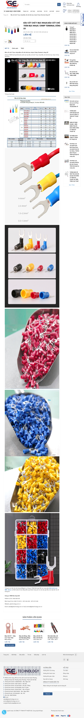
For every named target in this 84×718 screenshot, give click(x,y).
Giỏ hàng (65, 679)
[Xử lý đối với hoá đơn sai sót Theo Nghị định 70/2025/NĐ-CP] (66, 101)
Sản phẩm (39, 11)
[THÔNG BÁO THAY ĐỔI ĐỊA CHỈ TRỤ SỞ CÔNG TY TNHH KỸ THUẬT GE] (66, 111)
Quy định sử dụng (47, 679)
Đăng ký (65, 676)
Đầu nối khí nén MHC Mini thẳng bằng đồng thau (74, 83)
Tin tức (45, 11)
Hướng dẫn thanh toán (49, 673)
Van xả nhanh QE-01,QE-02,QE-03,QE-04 (74, 51)
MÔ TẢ (7, 48)
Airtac (9, 590)
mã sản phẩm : (27, 38)
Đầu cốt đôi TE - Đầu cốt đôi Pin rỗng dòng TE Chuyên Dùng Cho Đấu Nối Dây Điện (38, 639)
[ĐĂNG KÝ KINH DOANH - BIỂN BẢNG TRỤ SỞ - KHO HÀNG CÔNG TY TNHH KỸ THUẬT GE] (66, 123)
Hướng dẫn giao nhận (49, 676)
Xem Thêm (72, 91)
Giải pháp (51, 11)
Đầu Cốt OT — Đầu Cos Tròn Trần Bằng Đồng (10, 637)
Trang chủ (25, 11)
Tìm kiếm (65, 670)
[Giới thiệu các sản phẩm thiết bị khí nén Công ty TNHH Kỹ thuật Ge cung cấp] (66, 161)
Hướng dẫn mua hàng (49, 670)
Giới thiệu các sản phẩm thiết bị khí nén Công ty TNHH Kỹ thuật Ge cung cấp (74, 164)
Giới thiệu (32, 11)
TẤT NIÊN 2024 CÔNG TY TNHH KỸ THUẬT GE (74, 137)
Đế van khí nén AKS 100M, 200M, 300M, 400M (74, 73)
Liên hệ (57, 11)
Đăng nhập (66, 673)
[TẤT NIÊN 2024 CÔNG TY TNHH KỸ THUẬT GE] (66, 136)
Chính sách (15, 48)
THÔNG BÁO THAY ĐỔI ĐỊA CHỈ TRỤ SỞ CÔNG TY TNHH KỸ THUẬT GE (74, 114)
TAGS (22, 48)
